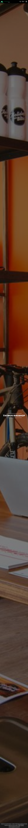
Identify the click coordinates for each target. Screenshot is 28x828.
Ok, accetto (21, 825)
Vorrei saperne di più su (14, 826)
